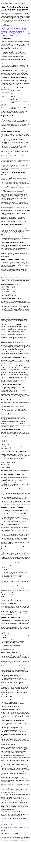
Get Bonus (3, 24)
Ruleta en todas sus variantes (14, 31)
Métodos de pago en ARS (7, 33)
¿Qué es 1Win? (4, 27)
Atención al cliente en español (22, 33)
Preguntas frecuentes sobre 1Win (9, 35)
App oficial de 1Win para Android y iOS (15, 32)
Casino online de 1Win (16, 29)
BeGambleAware (18, 827)
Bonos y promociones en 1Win (13, 28)
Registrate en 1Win (13, 27)
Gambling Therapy (8, 827)
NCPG (26, 827)
